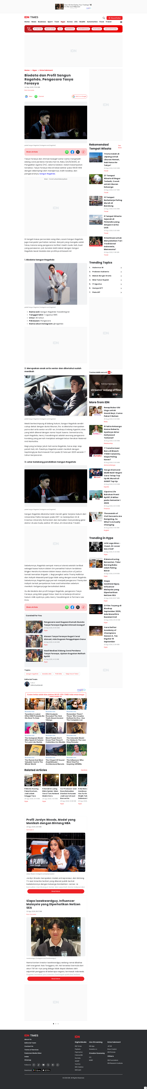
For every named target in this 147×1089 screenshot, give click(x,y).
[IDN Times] (31, 17)
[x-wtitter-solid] (78, 152)
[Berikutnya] (87, 785)
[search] (103, 18)
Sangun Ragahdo (47, 173)
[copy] (83, 152)
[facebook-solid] (72, 152)
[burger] (121, 22)
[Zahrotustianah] (27, 684)
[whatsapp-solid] (67, 152)
